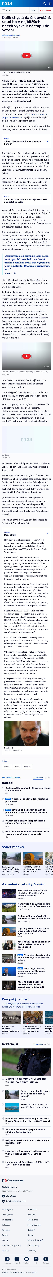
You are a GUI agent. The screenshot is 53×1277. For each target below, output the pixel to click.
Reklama (31, 1214)
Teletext (6, 1225)
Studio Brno (33, 1219)
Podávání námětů (35, 1240)
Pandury (27, 766)
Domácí (7, 766)
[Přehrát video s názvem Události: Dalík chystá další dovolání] (26, 55)
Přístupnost (32, 1272)
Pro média (32, 1209)
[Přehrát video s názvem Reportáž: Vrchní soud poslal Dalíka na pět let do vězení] (26, 356)
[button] (26, 56)
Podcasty (6, 1230)
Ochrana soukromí (18, 1272)
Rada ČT (31, 1230)
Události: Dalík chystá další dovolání (16, 72)
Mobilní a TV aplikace (11, 1245)
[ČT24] (7, 3)
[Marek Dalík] (26, 733)
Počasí (5, 1235)
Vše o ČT (5, 1250)
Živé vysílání (7, 1214)
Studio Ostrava (34, 1225)
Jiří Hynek (16, 35)
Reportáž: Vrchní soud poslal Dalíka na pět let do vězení (24, 372)
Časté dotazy (33, 1245)
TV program (7, 1209)
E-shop (5, 1240)
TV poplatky (7, 1219)
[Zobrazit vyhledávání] (44, 3)
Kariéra (31, 1235)
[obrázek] (26, 439)
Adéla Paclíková (7, 35)
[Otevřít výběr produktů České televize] (50, 3)
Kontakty (32, 1250)
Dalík (17, 766)
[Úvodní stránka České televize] (13, 1180)
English (5, 1272)
